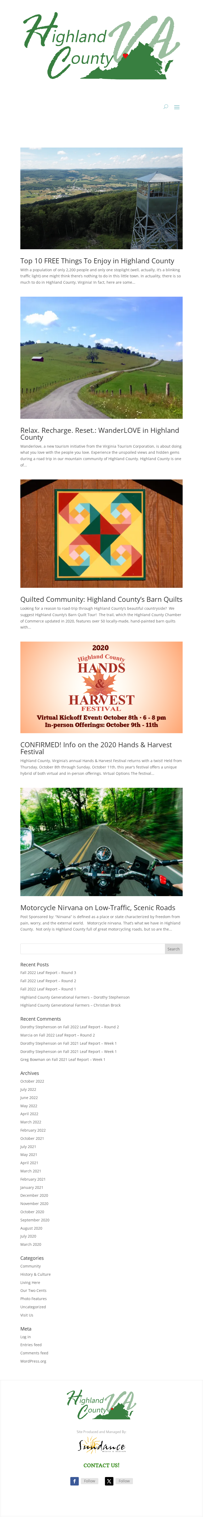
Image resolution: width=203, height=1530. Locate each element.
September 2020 (34, 1219)
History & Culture (35, 1274)
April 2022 (29, 1113)
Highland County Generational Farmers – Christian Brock (70, 1005)
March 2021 (30, 1170)
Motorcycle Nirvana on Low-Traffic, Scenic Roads (97, 907)
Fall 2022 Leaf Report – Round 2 (48, 980)
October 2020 (32, 1211)
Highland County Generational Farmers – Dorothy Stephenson (75, 997)
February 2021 (33, 1179)
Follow (89, 1480)
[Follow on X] (109, 1481)
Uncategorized (33, 1306)
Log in (25, 1336)
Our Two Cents (33, 1290)
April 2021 (29, 1162)
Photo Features (33, 1298)
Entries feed (31, 1344)
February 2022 (33, 1130)
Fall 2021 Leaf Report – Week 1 (90, 1043)
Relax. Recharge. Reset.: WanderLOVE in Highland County (99, 433)
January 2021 (31, 1187)
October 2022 (32, 1081)
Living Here (30, 1282)
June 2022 (29, 1097)
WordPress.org (33, 1361)
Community (30, 1266)
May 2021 (28, 1154)
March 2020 (30, 1244)
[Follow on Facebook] (74, 1481)
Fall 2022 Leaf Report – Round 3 (48, 972)
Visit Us (26, 1315)
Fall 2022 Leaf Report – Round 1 (48, 988)
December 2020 (34, 1195)
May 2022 (28, 1105)
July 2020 (28, 1236)
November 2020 (34, 1203)
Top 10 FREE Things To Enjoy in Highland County (97, 260)
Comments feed (34, 1352)
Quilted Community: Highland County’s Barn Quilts (101, 599)
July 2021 (28, 1146)
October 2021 (32, 1138)
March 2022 (30, 1121)
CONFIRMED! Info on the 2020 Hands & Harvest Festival (96, 748)
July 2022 (28, 1089)
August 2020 (31, 1228)
